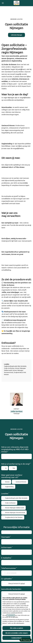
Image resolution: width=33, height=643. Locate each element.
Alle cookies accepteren (16, 628)
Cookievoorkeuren (16, 638)
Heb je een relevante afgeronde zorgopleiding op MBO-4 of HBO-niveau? (15, 449)
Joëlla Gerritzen (16, 411)
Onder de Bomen (10, 503)
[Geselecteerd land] (3, 573)
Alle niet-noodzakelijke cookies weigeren (16, 633)
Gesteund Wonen (21, 482)
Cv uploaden (10, 579)
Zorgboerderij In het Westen (14, 517)
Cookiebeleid (10, 615)
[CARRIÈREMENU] (3, 3)
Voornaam (9, 537)
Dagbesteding (9, 486)
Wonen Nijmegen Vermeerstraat (15, 512)
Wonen (7, 482)
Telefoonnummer (12, 568)
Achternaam (9, 547)
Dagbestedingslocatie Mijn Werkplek (16, 498)
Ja (5, 468)
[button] (16, 35)
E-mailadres (9, 558)
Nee (14, 468)
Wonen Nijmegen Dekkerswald (14, 507)
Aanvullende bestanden (11, 589)
